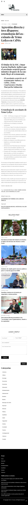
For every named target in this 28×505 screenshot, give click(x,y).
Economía (4, 381)
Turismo (4, 430)
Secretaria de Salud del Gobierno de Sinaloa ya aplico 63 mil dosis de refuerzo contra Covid (13, 241)
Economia (4, 384)
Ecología (4, 378)
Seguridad (4, 420)
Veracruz (4, 436)
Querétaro (4, 414)
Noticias (4, 408)
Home (2, 20)
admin (2, 43)
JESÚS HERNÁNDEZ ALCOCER (13, 191)
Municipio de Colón (6, 402)
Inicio (2, 458)
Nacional (7, 20)
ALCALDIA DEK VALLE (9, 190)
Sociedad (4, 427)
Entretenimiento (5, 390)
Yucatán (4, 439)
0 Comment (14, 24)
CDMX (15, 190)
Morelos (4, 396)
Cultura (3, 375)
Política (4, 411)
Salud (3, 417)
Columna (4, 372)
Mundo (4, 399)
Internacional (5, 393)
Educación (4, 387)
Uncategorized (5, 433)
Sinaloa (4, 424)
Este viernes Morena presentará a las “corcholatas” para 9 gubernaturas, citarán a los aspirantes (14, 319)
